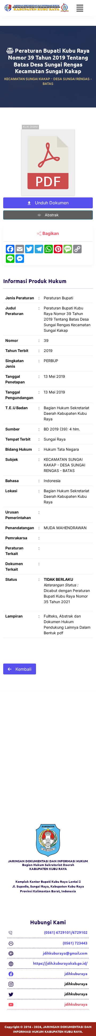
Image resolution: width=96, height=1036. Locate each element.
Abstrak (51, 215)
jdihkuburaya (76, 973)
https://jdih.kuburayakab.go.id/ (60, 963)
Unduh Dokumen (51, 202)
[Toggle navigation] (80, 8)
